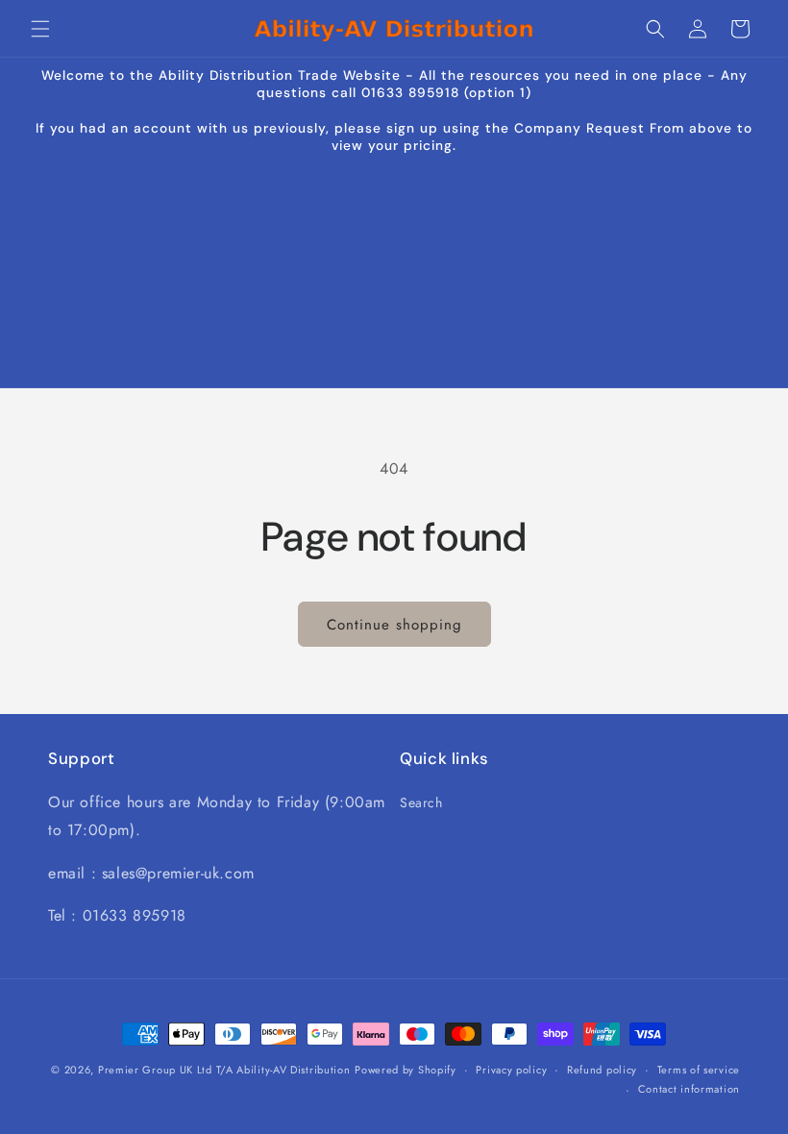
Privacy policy (511, 1069)
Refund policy (602, 1069)
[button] (40, 29)
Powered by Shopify (405, 1069)
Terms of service (698, 1069)
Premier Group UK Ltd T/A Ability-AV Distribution (224, 1069)
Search (421, 802)
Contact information (689, 1089)
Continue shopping (394, 624)
